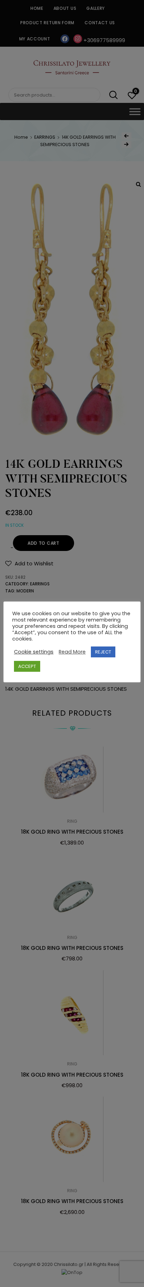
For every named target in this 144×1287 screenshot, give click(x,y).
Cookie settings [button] (33, 652)
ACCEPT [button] (27, 666)
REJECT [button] (103, 652)
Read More (72, 652)
